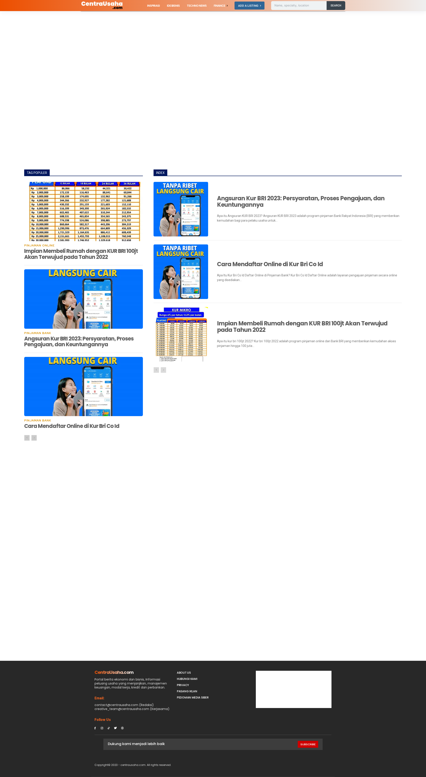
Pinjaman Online (39, 245)
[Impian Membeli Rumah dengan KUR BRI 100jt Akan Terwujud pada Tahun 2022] (83, 211)
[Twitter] (115, 728)
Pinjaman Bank (37, 333)
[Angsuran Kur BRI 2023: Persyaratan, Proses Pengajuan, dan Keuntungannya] (83, 299)
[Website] (122, 728)
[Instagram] (102, 728)
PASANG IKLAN (187, 691)
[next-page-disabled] (34, 438)
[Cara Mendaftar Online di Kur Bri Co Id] (83, 386)
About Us (184, 673)
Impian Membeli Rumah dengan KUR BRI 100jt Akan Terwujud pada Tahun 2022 (81, 253)
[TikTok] (108, 728)
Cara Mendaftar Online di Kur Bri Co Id (71, 426)
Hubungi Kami (187, 679)
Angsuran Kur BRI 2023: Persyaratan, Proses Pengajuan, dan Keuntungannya (79, 341)
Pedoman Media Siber (192, 697)
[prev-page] (27, 438)
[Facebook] (95, 728)
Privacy (183, 685)
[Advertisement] (213, 44)
